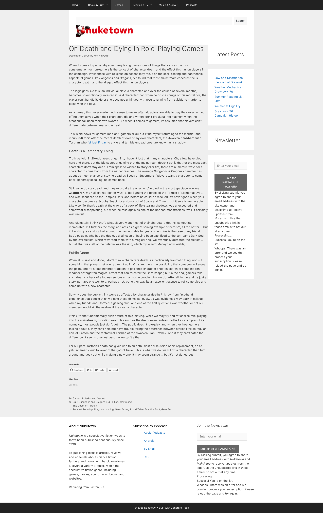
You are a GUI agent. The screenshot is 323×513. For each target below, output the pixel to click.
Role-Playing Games (93, 398)
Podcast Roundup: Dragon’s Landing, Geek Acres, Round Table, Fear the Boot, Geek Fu (122, 409)
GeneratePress (180, 507)
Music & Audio (167, 5)
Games (119, 5)
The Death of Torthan (85, 405)
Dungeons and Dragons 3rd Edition (98, 401)
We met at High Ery (227, 106)
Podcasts (191, 5)
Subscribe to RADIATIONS (218, 448)
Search (240, 20)
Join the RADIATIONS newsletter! (231, 182)
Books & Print (96, 5)
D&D (75, 401)
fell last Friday (96, 142)
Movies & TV (140, 5)
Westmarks (126, 401)
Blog (75, 5)
